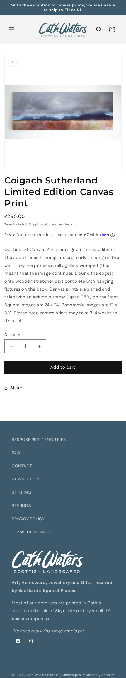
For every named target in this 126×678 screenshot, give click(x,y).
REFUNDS (21, 506)
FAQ (16, 453)
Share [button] (16, 388)
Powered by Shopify (98, 675)
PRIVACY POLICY (28, 519)
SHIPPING (21, 492)
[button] (11, 29)
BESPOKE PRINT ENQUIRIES (39, 440)
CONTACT (22, 466)
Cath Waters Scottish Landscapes (53, 675)
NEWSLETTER (25, 479)
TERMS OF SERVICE (31, 532)
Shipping (35, 224)
